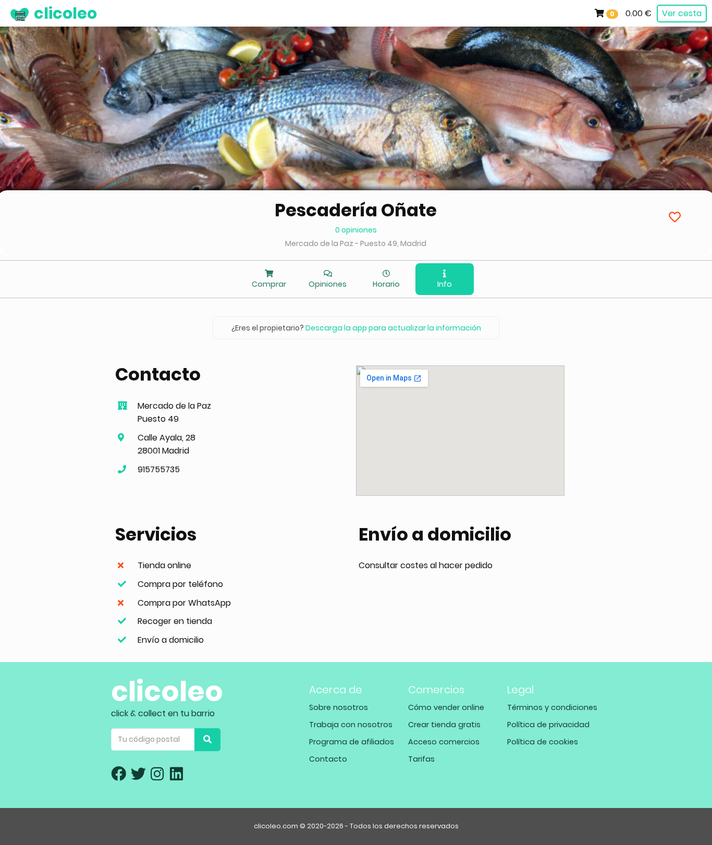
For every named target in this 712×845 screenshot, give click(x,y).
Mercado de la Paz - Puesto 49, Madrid (355, 243)
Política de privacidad (548, 724)
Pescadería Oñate (356, 210)
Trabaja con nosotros (350, 724)
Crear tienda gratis (444, 724)
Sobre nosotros (338, 707)
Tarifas (421, 759)
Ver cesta (682, 13)
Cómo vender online (446, 707)
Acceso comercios (444, 742)
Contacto (328, 759)
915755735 (159, 469)
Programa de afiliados (351, 742)
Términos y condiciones (552, 707)
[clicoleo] (8, 13)
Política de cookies (542, 742)
